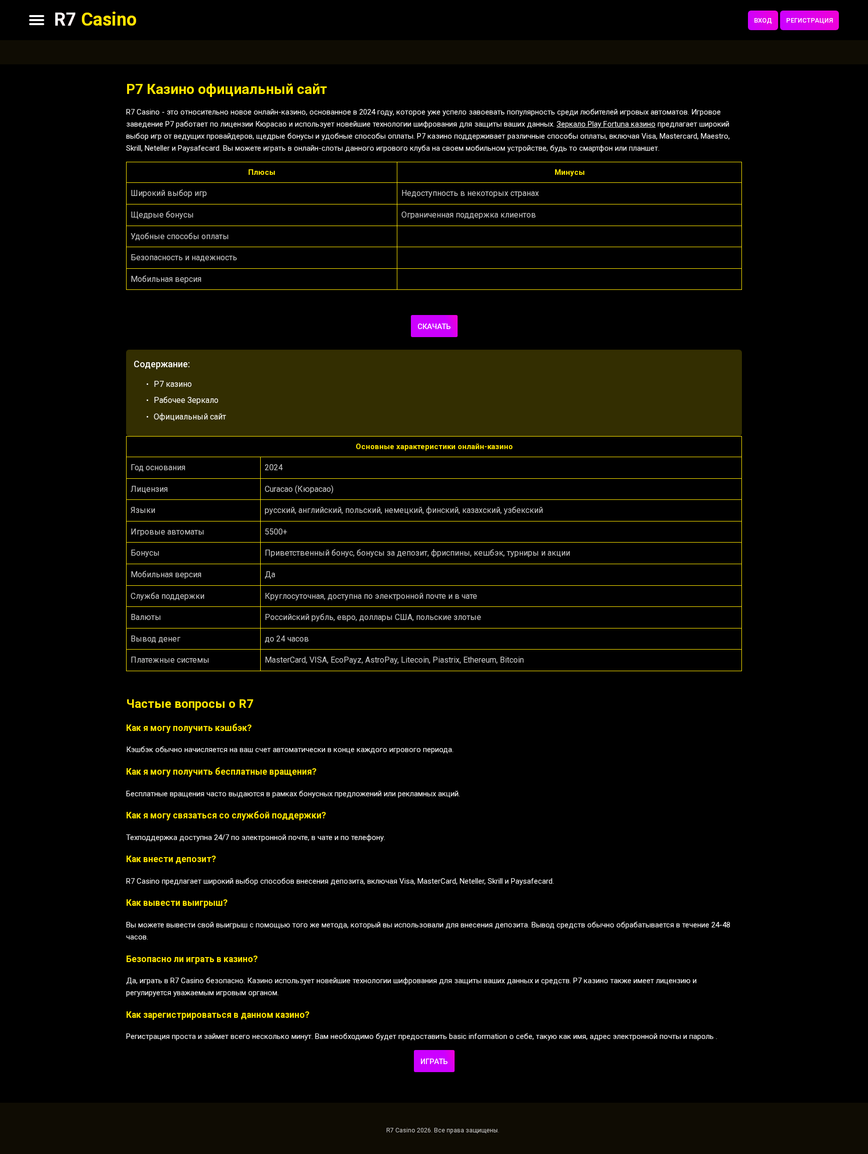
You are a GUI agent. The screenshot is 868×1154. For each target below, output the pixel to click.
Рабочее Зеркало (186, 400)
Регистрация (809, 20)
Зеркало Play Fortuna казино (606, 124)
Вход (763, 20)
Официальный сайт (190, 417)
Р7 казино (173, 384)
